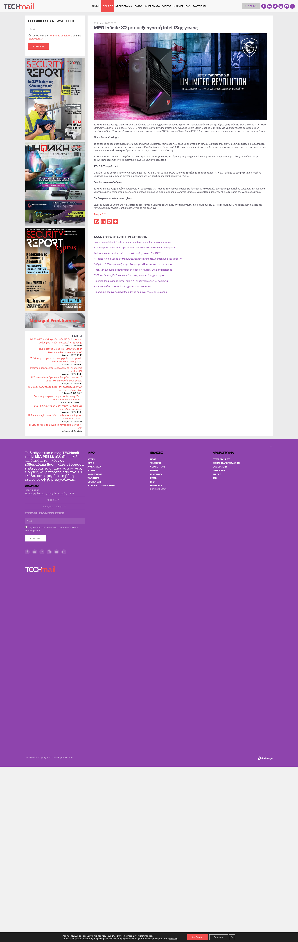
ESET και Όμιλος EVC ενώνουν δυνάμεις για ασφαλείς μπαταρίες (58, 407)
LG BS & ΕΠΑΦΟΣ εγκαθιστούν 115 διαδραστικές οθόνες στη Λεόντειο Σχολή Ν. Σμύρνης (56, 341)
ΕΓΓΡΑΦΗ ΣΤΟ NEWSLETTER (101, 485)
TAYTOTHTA (93, 478)
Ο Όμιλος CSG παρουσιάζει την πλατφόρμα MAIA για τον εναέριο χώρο (55, 388)
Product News (158, 489)
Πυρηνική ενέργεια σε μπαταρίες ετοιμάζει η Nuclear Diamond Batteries (58, 397)
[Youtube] (286, 6)
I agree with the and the (54, 37)
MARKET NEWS (182, 6)
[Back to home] (18, 6)
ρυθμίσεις (172, 938)
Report (217, 474)
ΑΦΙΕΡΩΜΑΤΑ (152, 6)
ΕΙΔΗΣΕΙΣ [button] (108, 6)
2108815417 (53, 500)
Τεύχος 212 (100, 214)
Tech (215, 478)
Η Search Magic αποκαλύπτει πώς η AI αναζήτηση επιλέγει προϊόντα (55, 416)
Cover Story (220, 466)
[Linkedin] (269, 6)
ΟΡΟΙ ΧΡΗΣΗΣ (94, 481)
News (153, 459)
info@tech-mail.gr (52, 506)
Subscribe (38, 46)
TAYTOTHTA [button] (200, 6)
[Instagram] (280, 6)
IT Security (156, 474)
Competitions (157, 466)
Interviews (219, 470)
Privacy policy (35, 38)
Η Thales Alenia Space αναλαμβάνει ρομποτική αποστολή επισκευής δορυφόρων (56, 379)
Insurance (156, 485)
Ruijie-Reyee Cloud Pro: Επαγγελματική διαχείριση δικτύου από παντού (60, 350)
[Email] (292, 6)
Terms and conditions (60, 35)
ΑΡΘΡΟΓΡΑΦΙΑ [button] (123, 6)
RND (152, 481)
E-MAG (138, 6)
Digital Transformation (226, 463)
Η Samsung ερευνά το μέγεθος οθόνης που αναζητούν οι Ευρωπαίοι (131, 292)
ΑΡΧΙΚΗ (96, 6)
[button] (271, 446)
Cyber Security (221, 459)
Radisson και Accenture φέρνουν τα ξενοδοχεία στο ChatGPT (56, 369)
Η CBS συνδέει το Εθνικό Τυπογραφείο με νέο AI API (55, 426)
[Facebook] (263, 6)
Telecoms (155, 463)
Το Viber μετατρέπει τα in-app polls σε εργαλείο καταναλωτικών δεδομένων (56, 359)
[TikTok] (275, 6)
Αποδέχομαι (197, 937)
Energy (154, 470)
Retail (153, 478)
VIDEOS (166, 6)
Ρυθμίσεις (218, 937)
